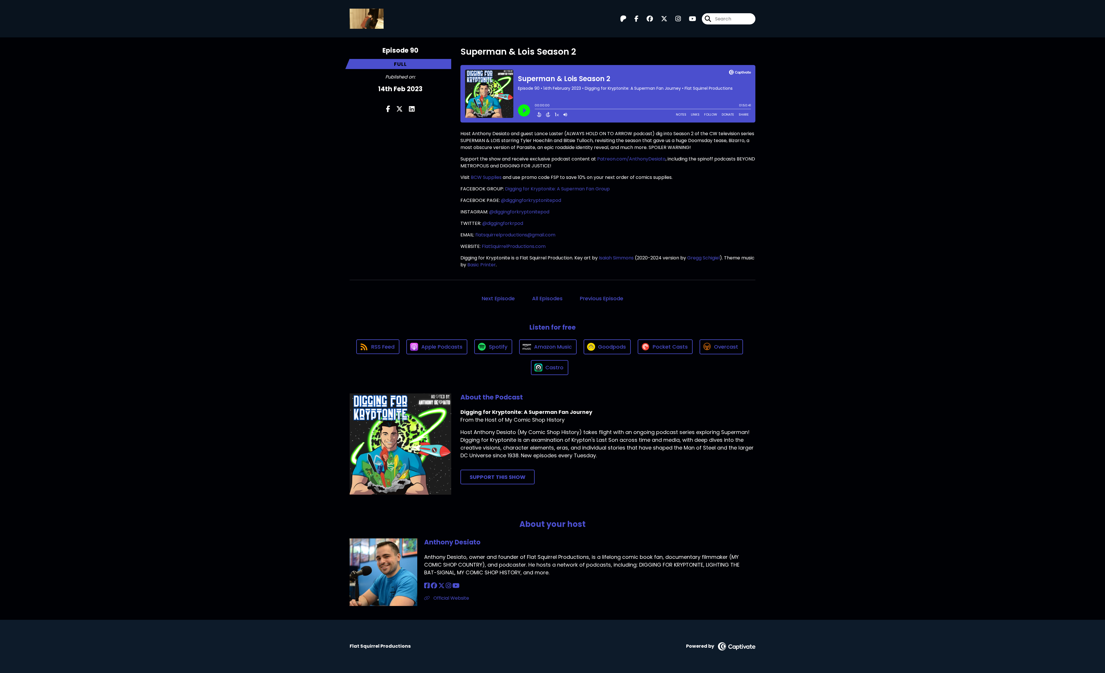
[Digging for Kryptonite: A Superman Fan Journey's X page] (660, 18)
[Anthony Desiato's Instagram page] (448, 585)
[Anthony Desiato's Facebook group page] (434, 585)
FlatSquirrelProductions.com (514, 246)
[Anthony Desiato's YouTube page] (456, 585)
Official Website (450, 598)
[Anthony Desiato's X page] (441, 585)
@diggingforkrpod (502, 223)
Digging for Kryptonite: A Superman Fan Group (557, 189)
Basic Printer (481, 264)
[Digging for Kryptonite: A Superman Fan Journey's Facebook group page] (646, 18)
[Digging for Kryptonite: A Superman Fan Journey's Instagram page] (674, 18)
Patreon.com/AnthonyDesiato (631, 159)
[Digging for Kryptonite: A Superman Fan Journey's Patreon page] (623, 18)
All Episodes (547, 298)
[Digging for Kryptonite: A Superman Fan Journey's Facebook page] (633, 18)
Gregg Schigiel (703, 258)
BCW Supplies (486, 177)
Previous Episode (601, 298)
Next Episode (498, 298)
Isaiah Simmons (616, 258)
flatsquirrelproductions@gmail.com (515, 235)
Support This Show (497, 477)
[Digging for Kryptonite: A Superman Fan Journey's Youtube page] (689, 18)
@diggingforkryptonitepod (531, 200)
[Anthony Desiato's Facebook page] (427, 585)
